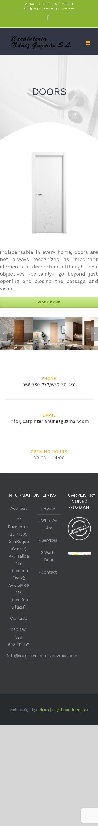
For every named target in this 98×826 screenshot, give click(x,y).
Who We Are (49, 524)
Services (49, 540)
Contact (49, 572)
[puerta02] (49, 333)
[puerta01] (16, 333)
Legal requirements (70, 709)
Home (49, 508)
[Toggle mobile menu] (88, 42)
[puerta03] (81, 333)
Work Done (49, 556)
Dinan (43, 709)
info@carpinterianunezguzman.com (49, 8)
